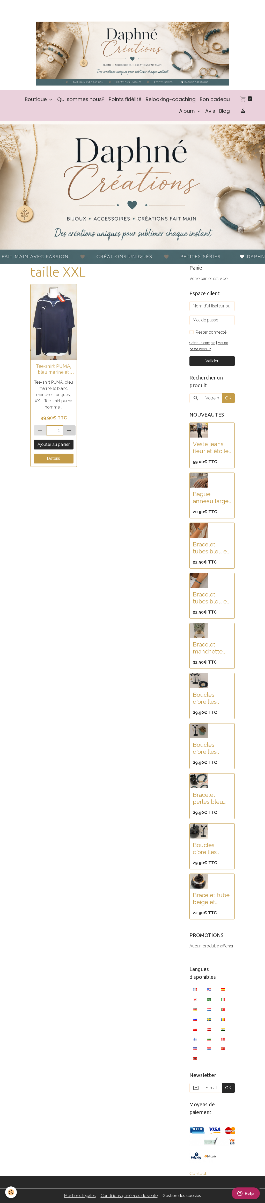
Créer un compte (202, 343)
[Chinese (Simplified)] (222, 1049)
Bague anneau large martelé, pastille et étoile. (211, 498)
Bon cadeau (215, 99)
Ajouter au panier (54, 444)
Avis (210, 111)
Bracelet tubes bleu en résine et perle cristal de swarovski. (211, 598)
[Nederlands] (208, 1009)
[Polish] (194, 1029)
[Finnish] (194, 1039)
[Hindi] (222, 1029)
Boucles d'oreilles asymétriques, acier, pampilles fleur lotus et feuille (211, 748)
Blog (224, 111)
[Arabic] (208, 999)
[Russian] (194, 1019)
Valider (211, 360)
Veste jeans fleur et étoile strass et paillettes (211, 448)
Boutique (36, 99)
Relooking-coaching (171, 99)
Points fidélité (125, 99)
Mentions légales (80, 1195)
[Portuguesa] (222, 1009)
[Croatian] (208, 1049)
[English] (208, 990)
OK (228, 398)
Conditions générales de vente (129, 1195)
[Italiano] (222, 999)
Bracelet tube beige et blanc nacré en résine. (211, 899)
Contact (198, 1173)
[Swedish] (208, 1019)
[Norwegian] (208, 1029)
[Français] (194, 990)
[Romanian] (222, 1019)
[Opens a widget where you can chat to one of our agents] (245, 1193)
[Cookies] (11, 1192)
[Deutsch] (194, 1009)
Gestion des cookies (182, 1195)
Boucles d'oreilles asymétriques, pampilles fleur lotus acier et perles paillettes (212, 698)
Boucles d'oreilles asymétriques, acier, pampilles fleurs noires (211, 849)
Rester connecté (211, 332)
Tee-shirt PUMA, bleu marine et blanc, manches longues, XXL (53, 369)
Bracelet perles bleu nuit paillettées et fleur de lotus (210, 798)
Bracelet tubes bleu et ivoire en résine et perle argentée (211, 548)
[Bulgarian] (208, 1039)
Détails (53, 458)
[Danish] (222, 1039)
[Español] (222, 990)
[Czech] (194, 1049)
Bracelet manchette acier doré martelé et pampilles (208, 648)
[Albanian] (194, 1059)
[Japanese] (194, 999)
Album (187, 111)
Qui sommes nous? (81, 99)
